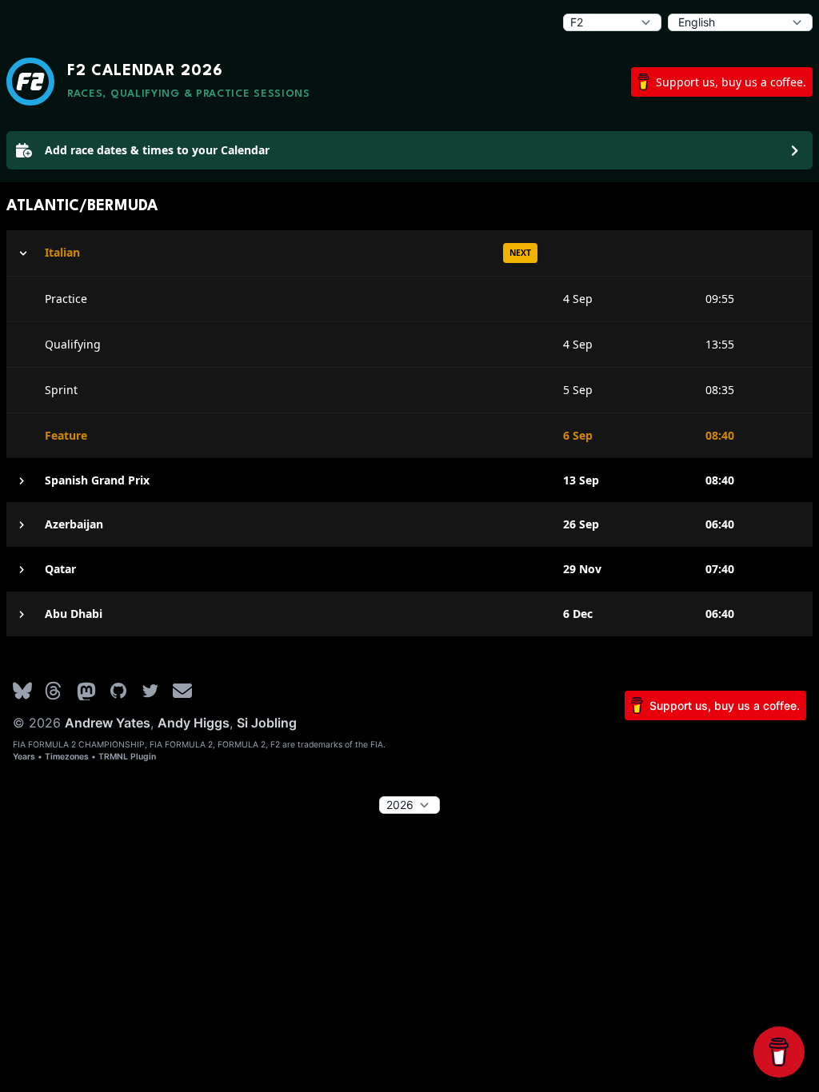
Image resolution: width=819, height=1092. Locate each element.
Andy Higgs (194, 723)
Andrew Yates (107, 723)
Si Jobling (267, 723)
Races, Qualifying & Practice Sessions (188, 94)
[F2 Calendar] (30, 82)
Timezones (67, 756)
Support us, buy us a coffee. (731, 82)
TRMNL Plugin (127, 756)
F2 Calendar (144, 71)
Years (24, 756)
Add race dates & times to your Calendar (157, 149)
